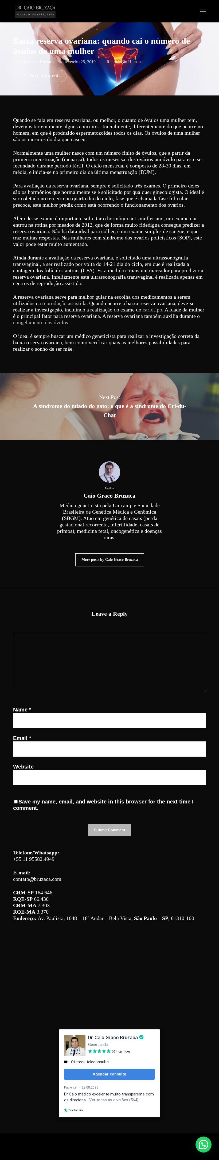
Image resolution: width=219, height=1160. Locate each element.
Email (22, 738)
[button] (203, 11)
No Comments (44, 75)
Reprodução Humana (125, 61)
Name (22, 710)
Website (23, 767)
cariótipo (152, 310)
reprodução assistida (64, 303)
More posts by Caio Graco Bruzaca (109, 560)
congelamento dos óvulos (40, 322)
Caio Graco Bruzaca (36, 61)
